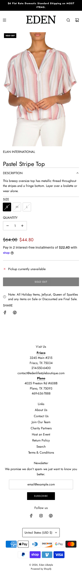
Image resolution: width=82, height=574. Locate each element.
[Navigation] (4, 20)
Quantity (10, 217)
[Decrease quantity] (7, 225)
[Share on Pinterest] (14, 313)
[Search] (68, 20)
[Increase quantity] (22, 225)
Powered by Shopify (41, 569)
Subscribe (41, 496)
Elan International (19, 151)
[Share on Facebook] (5, 313)
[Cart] (77, 20)
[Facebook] (31, 515)
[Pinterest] (50, 515)
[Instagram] (41, 515)
